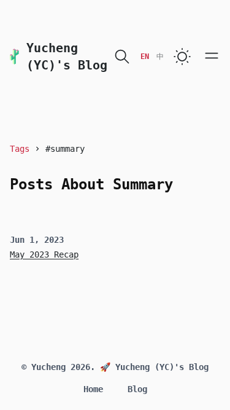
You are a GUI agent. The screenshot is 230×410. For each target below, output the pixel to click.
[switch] (182, 56)
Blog (137, 389)
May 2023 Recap (44, 254)
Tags (19, 149)
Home (93, 389)
